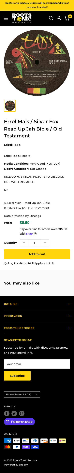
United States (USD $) (18, 394)
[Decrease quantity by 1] (24, 243)
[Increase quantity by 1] (45, 243)
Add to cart (37, 254)
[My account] (59, 18)
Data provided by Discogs (22, 216)
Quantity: (10, 242)
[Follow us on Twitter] (14, 413)
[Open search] (51, 18)
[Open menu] (6, 18)
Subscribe (17, 376)
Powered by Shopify (16, 464)
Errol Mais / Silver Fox (31, 121)
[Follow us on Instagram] (21, 413)
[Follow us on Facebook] (6, 413)
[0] (66, 18)
